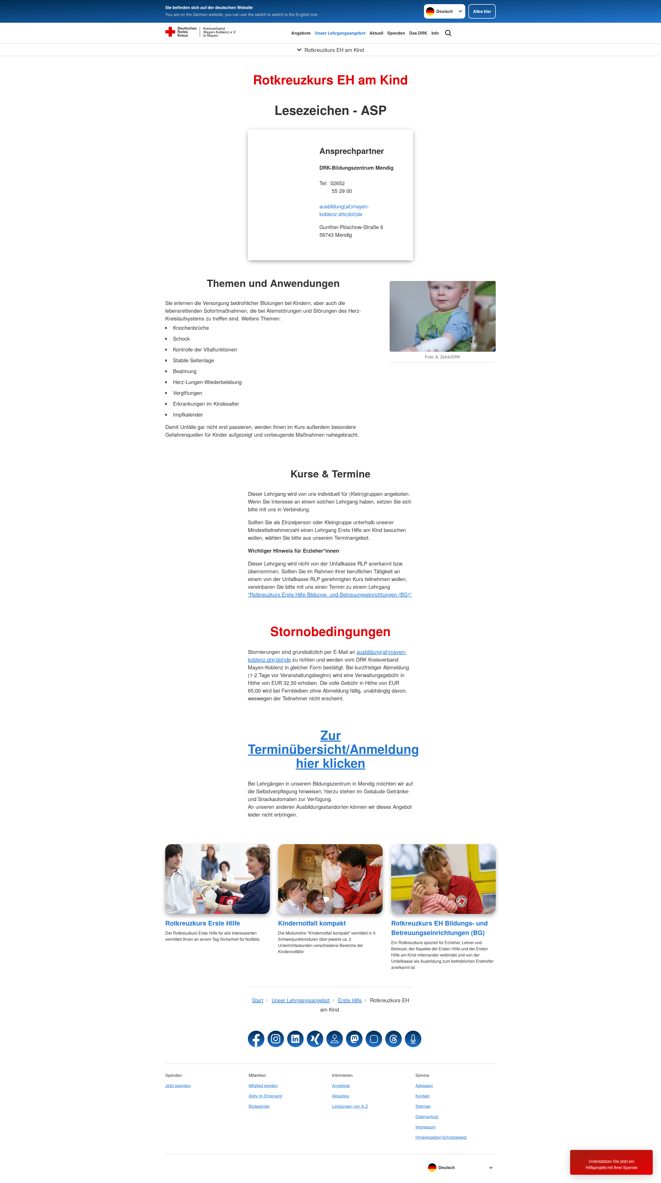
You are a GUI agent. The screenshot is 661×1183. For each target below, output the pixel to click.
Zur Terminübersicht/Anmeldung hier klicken (333, 748)
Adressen (424, 1085)
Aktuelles (340, 1096)
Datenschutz (426, 1116)
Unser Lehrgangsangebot (340, 33)
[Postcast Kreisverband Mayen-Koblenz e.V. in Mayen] (413, 1039)
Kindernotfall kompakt (312, 923)
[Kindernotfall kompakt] (330, 879)
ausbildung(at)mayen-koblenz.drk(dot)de (344, 210)
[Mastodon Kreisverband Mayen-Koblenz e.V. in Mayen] (354, 1039)
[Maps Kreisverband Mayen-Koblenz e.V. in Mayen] (334, 1039)
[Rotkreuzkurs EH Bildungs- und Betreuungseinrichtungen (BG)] (443, 879)
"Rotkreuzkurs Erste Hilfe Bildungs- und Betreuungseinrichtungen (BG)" (329, 594)
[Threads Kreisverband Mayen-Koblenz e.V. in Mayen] (393, 1039)
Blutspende (259, 1106)
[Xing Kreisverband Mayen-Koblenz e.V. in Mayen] (315, 1039)
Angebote (301, 33)
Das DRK (418, 33)
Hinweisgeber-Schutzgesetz (441, 1137)
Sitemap (423, 1106)
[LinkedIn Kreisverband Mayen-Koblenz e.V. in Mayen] (295, 1039)
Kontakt (422, 1096)
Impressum (425, 1127)
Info (435, 33)
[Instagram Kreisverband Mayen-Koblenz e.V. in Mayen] (275, 1039)
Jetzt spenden (178, 1085)
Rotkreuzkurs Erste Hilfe (202, 923)
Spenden (396, 33)
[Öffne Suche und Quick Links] (448, 33)
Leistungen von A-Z (350, 1106)
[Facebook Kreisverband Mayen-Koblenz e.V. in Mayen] (256, 1039)
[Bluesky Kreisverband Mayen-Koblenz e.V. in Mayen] (374, 1039)
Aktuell (376, 33)
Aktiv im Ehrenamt (265, 1096)
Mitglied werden (263, 1085)
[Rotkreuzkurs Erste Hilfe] (217, 879)
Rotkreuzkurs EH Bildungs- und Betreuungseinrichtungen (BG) (439, 927)
